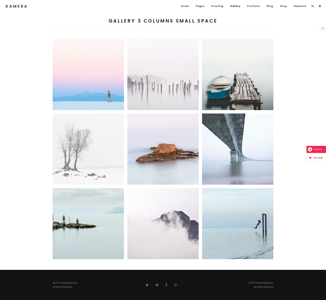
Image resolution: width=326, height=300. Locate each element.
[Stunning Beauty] (237, 149)
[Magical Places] (163, 149)
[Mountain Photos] (163, 223)
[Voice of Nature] (163, 74)
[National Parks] (237, 223)
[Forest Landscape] (88, 149)
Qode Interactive (68, 282)
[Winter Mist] (88, 74)
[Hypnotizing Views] (237, 74)
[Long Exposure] (88, 223)
